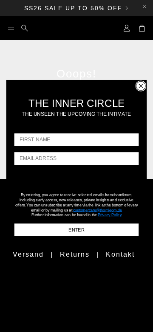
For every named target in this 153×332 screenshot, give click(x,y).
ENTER (76, 229)
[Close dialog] (140, 86)
